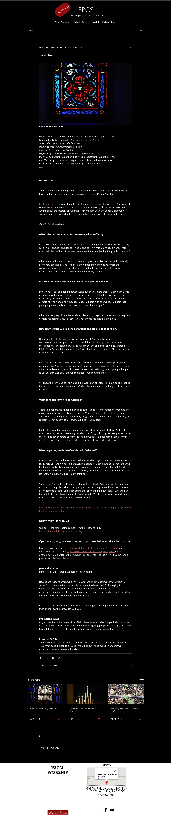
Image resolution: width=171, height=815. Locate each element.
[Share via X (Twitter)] (46, 657)
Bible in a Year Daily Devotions (44, 708)
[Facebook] (105, 810)
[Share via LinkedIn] (52, 657)
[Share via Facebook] (40, 657)
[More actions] (130, 47)
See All (141, 679)
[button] (141, 31)
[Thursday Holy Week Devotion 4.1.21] (126, 694)
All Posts (30, 31)
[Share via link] (59, 657)
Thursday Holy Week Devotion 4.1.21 (124, 709)
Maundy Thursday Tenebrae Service (83, 709)
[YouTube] (111, 810)
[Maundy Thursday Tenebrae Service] (85, 694)
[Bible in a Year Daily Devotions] (45, 694)
